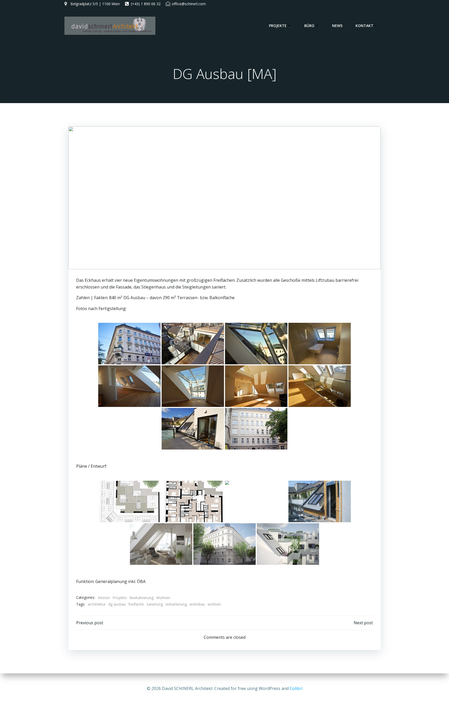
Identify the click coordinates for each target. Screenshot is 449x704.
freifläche (136, 604)
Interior (104, 597)
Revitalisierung (141, 597)
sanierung (155, 604)
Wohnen (163, 597)
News (337, 25)
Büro (309, 25)
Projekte (278, 25)
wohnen (214, 604)
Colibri (296, 688)
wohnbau (197, 604)
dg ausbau (117, 604)
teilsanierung (176, 604)
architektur (97, 604)
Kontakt (364, 25)
